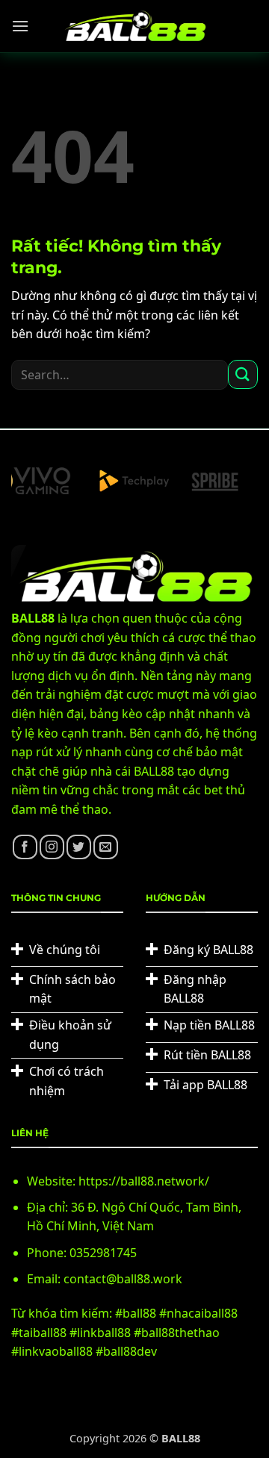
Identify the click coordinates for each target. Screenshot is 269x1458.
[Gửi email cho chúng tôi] (105, 847)
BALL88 (180, 1438)
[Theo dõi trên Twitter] (79, 847)
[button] (20, 25)
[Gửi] (243, 374)
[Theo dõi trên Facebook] (25, 847)
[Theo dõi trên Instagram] (52, 847)
